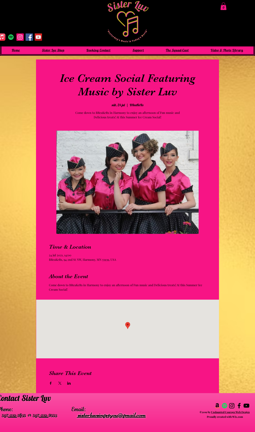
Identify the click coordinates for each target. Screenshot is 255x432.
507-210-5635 (14, 416)
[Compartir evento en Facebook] (50, 383)
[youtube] (246, 405)
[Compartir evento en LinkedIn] (69, 383)
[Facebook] (29, 37)
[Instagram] (20, 37)
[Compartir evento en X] (60, 383)
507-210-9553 (45, 416)
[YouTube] (38, 37)
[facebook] (239, 405)
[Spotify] (11, 37)
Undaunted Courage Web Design (230, 412)
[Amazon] (217, 405)
